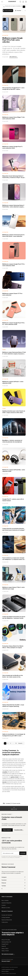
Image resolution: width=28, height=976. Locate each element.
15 (16, 743)
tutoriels (4, 782)
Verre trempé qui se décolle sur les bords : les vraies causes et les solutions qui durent (12, 677)
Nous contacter (7, 829)
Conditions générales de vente (8, 969)
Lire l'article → (13, 56)
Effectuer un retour (6, 907)
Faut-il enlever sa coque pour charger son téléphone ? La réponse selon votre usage (14, 559)
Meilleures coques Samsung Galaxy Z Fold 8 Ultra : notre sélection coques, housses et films (13, 207)
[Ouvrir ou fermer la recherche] (20, 1)
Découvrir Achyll (6, 961)
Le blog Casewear (6, 917)
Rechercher (24, 7)
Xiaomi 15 (4, 946)
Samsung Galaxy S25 (6, 941)
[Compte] (23, 2)
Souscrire (22, 853)
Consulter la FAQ (18, 829)
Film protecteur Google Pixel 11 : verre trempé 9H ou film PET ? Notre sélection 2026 (13, 89)
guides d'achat (14, 777)
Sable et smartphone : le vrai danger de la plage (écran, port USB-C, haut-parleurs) (13, 735)
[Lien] (2, 1)
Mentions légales (5, 971)
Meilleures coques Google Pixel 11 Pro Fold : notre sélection (12, 40)
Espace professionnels (7, 919)
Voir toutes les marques (8, 954)
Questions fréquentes (6, 902)
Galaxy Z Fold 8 (5, 950)
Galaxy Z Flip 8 (5, 948)
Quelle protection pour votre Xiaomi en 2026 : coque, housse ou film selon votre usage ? (13, 412)
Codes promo (5, 922)
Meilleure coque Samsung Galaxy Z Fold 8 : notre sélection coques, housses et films (14, 354)
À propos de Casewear (7, 915)
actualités (4, 772)
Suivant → (20, 743)
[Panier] (26, 1)
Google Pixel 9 (5, 944)
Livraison (4, 905)
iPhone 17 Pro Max (6, 939)
